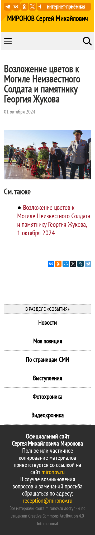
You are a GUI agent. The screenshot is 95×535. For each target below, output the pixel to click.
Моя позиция (47, 341)
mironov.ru (53, 472)
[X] (73, 264)
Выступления (47, 378)
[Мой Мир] (66, 264)
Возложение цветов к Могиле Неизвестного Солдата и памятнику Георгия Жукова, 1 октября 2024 (53, 220)
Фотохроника (48, 396)
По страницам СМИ (47, 359)
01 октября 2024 (19, 111)
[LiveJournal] (80, 264)
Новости (47, 322)
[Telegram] (88, 264)
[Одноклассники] (58, 264)
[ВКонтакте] (51, 264)
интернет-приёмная (66, 6)
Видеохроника (47, 415)
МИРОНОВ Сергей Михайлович (47, 18)
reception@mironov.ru (47, 500)
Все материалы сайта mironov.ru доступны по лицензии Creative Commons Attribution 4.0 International (48, 516)
